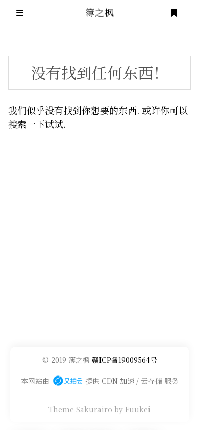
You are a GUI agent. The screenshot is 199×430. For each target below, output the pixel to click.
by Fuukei (132, 409)
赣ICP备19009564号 (124, 360)
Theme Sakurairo (80, 409)
